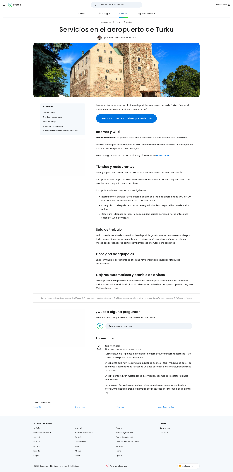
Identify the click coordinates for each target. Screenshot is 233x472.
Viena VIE (78, 428)
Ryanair (119, 428)
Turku (118, 22)
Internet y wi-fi (49, 112)
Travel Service (80, 442)
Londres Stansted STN (42, 432)
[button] (4, 5)
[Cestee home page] (14, 5)
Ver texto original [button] (134, 349)
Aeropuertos (106, 22)
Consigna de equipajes (53, 126)
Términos (54, 466)
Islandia (36, 451)
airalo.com (162, 155)
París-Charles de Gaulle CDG (128, 442)
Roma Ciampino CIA (124, 437)
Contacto (164, 432)
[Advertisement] (62, 157)
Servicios (123, 13)
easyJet (36, 437)
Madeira (36, 446)
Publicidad (75, 466)
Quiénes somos (166, 428)
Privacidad (64, 466)
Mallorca (78, 455)
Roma (118, 451)
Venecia (119, 446)
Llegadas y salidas (146, 13)
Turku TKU (83, 13)
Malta (77, 446)
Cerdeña (78, 437)
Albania (78, 451)
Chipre (36, 455)
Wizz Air (36, 442)
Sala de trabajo (49, 121)
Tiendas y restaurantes (52, 117)
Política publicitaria (183, 298)
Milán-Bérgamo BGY (124, 432)
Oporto (119, 455)
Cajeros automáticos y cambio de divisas (60, 131)
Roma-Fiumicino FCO (84, 432)
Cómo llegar (103, 13)
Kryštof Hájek (108, 37)
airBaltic (36, 428)
